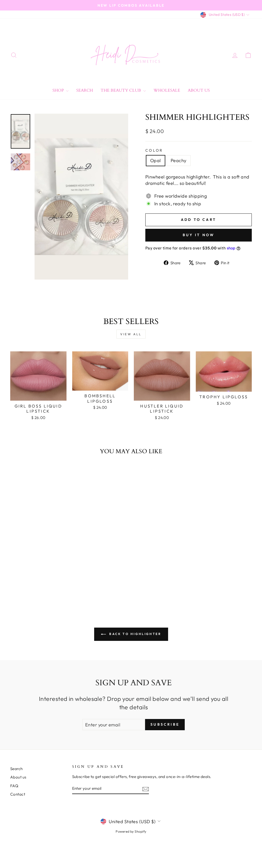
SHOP (58, 90)
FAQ (14, 785)
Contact (17, 794)
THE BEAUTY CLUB (121, 90)
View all (131, 334)
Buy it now (199, 235)
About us (18, 777)
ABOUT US (199, 90)
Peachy (179, 160)
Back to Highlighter (134, 634)
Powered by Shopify (131, 831)
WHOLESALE (167, 90)
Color (154, 150)
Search (84, 90)
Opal (155, 160)
